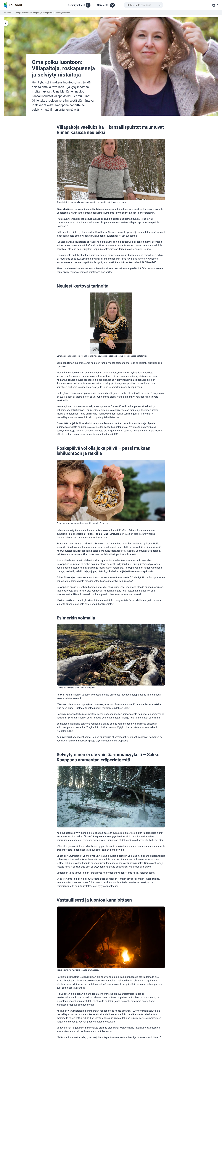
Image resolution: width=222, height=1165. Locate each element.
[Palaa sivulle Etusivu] (6, 23)
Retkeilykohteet (76, 5)
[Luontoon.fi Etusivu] (13, 5)
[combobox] (143, 5)
